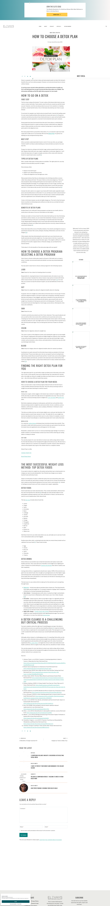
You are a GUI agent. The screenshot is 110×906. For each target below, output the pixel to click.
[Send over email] (28, 76)
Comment (23, 808)
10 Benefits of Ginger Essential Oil (28, 739)
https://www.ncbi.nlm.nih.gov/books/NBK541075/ (36, 727)
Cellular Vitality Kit (26, 452)
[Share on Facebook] (22, 76)
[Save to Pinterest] (25, 76)
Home (40, 26)
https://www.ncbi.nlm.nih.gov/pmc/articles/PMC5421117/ (38, 723)
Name (22, 826)
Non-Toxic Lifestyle (55, 32)
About (45, 26)
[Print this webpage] (30, 76)
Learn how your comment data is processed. (50, 839)
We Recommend (67, 26)
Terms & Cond (34, 903)
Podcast (52, 26)
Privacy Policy (34, 901)
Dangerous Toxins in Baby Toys (59, 739)
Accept (15, 901)
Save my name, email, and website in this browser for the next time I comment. (38, 830)
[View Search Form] (106, 26)
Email (46, 826)
